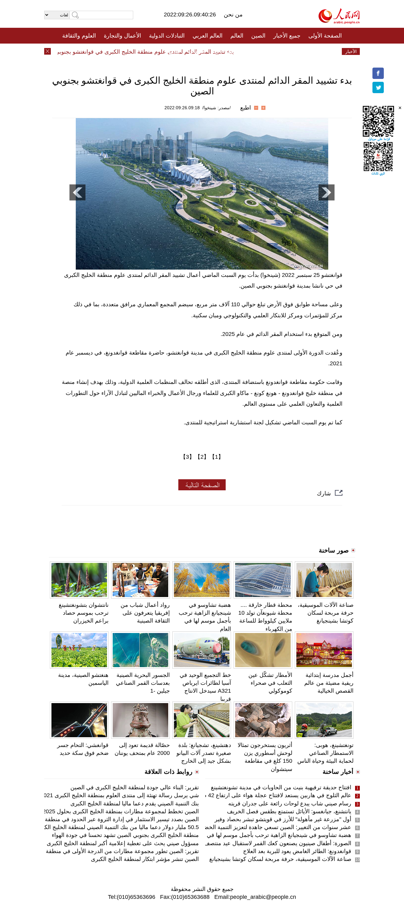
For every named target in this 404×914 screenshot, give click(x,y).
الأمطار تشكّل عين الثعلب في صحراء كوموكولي (270, 683)
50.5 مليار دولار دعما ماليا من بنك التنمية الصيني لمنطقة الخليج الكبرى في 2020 (105, 827)
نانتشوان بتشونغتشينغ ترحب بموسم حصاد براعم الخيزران (84, 613)
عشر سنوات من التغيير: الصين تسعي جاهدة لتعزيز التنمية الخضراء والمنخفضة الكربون (250, 827)
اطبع (245, 108)
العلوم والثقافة (79, 36)
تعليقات (197, 51)
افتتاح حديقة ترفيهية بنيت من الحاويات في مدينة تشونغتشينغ (281, 787)
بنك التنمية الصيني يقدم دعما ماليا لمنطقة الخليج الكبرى (134, 803)
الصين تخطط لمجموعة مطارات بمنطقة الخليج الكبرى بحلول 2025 (121, 811)
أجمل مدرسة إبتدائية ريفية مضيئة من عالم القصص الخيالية (329, 683)
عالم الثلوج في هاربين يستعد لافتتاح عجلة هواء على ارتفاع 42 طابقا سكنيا (265, 795)
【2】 (202, 457)
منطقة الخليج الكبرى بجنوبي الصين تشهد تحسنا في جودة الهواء (125, 835)
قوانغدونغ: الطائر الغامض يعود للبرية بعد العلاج (297, 851)
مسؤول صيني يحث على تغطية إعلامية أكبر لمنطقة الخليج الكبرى (123, 843)
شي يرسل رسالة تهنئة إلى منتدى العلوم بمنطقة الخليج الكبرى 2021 (119, 795)
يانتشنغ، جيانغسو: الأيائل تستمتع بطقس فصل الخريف (289, 811)
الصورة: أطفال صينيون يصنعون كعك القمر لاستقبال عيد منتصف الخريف (268, 843)
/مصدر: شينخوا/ (216, 107)
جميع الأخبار (286, 36)
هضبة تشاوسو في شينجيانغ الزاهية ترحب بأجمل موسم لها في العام (272, 835)
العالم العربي (208, 36)
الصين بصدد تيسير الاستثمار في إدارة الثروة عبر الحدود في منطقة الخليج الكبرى (105, 819)
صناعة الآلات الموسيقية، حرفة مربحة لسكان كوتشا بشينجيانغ (326, 613)
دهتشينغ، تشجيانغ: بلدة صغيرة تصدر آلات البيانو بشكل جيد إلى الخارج (203, 753)
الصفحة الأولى (325, 36)
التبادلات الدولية (167, 36)
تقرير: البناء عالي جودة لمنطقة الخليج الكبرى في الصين (134, 787)
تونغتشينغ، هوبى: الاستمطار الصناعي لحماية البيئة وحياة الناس (325, 753)
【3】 (187, 457)
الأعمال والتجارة (122, 36)
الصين (258, 36)
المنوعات (224, 51)
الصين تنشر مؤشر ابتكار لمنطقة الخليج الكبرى (145, 859)
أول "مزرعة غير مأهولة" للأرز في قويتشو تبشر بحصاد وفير (283, 819)
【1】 (216, 457)
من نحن (233, 14)
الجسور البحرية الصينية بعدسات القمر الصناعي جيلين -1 (143, 683)
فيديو (175, 51)
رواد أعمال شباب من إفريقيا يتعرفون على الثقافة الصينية (145, 613)
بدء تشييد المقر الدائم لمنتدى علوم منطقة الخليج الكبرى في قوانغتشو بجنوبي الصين (147, 52)
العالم (236, 36)
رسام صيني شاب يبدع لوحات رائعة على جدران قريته (289, 803)
